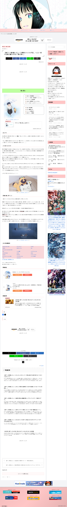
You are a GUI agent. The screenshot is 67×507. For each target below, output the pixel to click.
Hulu (31, 248)
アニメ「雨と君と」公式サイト (12, 119)
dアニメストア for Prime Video (7, 249)
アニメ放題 (18, 251)
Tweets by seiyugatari (52, 172)
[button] (37, 58)
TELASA (4, 254)
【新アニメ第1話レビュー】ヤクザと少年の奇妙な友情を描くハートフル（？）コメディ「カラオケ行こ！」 (56, 134)
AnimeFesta (19, 257)
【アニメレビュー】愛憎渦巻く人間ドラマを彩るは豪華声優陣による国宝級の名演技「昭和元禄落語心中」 (56, 127)
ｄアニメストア (19, 246)
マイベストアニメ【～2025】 (54, 107)
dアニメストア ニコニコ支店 (7, 256)
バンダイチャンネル (34, 251)
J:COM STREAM (5, 252)
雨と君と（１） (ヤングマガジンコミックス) (21, 272)
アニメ (4, 46)
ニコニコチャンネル (20, 256)
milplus (32, 252)
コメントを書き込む (23, 473)
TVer (3, 257)
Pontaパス (18, 254)
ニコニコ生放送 (33, 256)
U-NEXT (32, 246)
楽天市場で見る (27, 274)
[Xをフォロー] (23, 362)
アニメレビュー (51, 186)
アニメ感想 (8, 46)
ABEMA (4, 248)
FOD (3, 251)
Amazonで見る (17, 274)
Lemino (18, 252)
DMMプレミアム (19, 248)
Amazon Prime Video (6, 246)
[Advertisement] (23, 67)
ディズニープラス (33, 254)
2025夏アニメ (5, 48)
